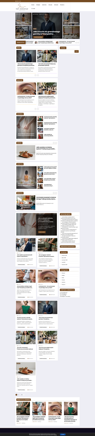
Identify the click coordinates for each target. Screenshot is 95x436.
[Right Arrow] (78, 43)
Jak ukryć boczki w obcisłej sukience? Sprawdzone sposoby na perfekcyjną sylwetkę (70, 42)
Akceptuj (62, 434)
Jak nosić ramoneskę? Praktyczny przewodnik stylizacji (26, 64)
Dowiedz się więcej (38, 37)
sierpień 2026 (64, 255)
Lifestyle (56, 5)
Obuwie (50, 5)
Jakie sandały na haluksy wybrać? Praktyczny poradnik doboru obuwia (45, 148)
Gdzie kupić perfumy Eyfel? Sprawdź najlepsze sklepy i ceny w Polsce (23, 36)
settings (55, 434)
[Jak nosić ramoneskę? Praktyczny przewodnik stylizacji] (26, 337)
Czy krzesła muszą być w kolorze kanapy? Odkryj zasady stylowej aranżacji (46, 198)
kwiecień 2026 (64, 264)
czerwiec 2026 (64, 260)
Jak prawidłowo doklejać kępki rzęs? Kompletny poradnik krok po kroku (28, 42)
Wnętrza (62, 5)
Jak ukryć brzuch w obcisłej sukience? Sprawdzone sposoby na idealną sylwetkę (50, 123)
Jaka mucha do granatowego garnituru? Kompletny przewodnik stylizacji (46, 33)
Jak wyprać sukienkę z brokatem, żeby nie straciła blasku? (49, 129)
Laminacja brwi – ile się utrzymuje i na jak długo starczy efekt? (49, 42)
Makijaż (38, 5)
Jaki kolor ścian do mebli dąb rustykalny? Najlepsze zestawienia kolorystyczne (71, 36)
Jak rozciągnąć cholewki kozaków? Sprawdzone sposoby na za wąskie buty (46, 255)
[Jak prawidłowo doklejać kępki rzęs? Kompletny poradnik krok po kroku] (26, 276)
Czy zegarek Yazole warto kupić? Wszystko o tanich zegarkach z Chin (46, 64)
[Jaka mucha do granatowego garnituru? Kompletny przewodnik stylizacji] (47, 307)
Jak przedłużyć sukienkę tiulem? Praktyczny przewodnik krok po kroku (26, 134)
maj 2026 (63, 262)
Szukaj (63, 48)
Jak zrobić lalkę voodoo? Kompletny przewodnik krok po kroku (50, 179)
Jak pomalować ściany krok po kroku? (71, 23)
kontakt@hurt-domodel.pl (65, 296)
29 (21, 394)
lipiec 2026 (64, 257)
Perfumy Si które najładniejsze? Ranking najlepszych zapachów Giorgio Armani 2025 (22, 23)
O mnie (33, 8)
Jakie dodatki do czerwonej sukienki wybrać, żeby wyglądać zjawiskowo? (49, 135)
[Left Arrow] (76, 43)
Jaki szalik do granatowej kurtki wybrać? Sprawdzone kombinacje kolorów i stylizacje (24, 255)
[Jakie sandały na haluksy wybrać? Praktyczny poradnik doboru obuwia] (26, 368)
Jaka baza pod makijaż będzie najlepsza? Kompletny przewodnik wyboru (47, 97)
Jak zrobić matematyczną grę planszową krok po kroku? (50, 173)
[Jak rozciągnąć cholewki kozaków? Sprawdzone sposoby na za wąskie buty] (47, 244)
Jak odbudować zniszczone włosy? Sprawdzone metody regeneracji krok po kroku (50, 185)
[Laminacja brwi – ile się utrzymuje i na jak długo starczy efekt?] (47, 276)
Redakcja (19, 14)
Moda (32, 5)
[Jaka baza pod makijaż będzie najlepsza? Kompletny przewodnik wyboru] (47, 337)
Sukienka (44, 5)
